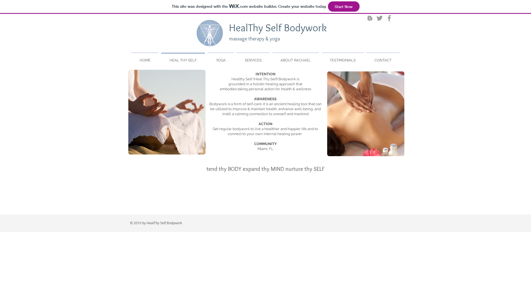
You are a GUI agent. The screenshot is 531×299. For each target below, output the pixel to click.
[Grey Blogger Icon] (370, 18)
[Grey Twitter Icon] (380, 18)
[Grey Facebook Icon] (389, 18)
